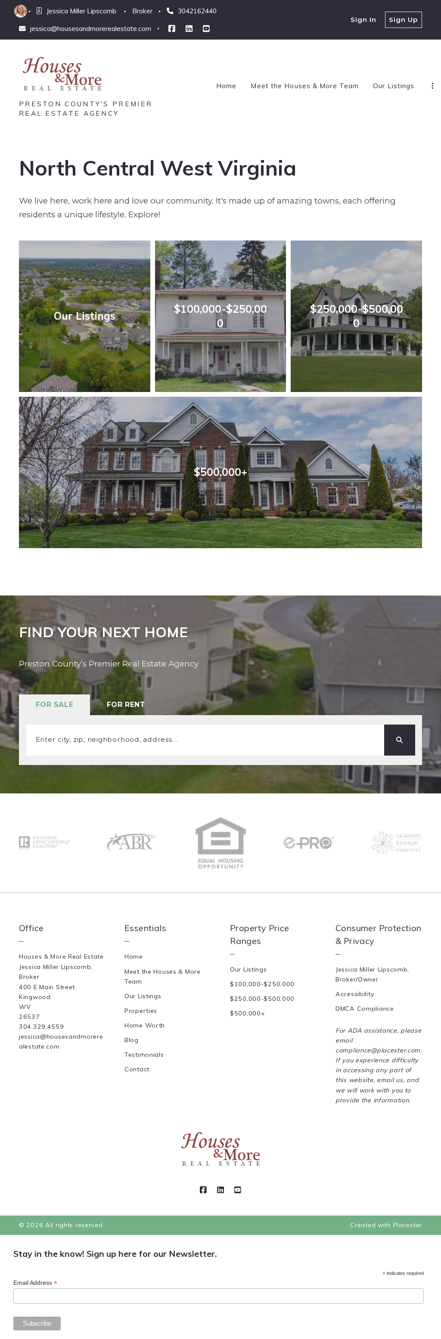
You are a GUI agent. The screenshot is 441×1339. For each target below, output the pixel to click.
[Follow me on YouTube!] (206, 29)
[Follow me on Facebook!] (172, 29)
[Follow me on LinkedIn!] (189, 29)
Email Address (35, 1283)
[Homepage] (62, 74)
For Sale (55, 704)
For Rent (126, 704)
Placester (407, 1225)
